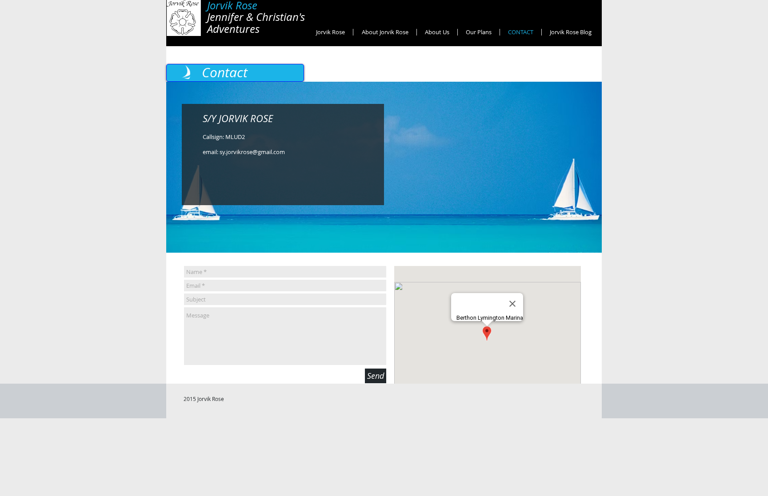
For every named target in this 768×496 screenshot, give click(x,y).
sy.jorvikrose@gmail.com (252, 152)
